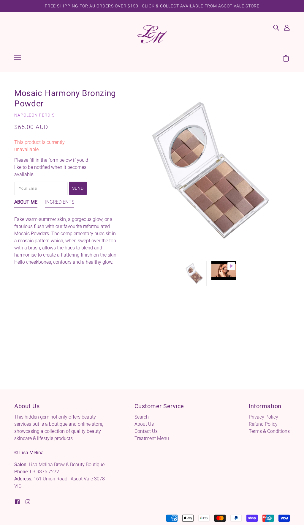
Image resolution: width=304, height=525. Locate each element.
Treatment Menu (151, 438)
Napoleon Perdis (34, 115)
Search (141, 417)
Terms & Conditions (269, 431)
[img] (276, 27)
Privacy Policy (263, 417)
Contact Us (146, 431)
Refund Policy (263, 424)
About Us (144, 424)
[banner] (152, 34)
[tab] (25, 203)
